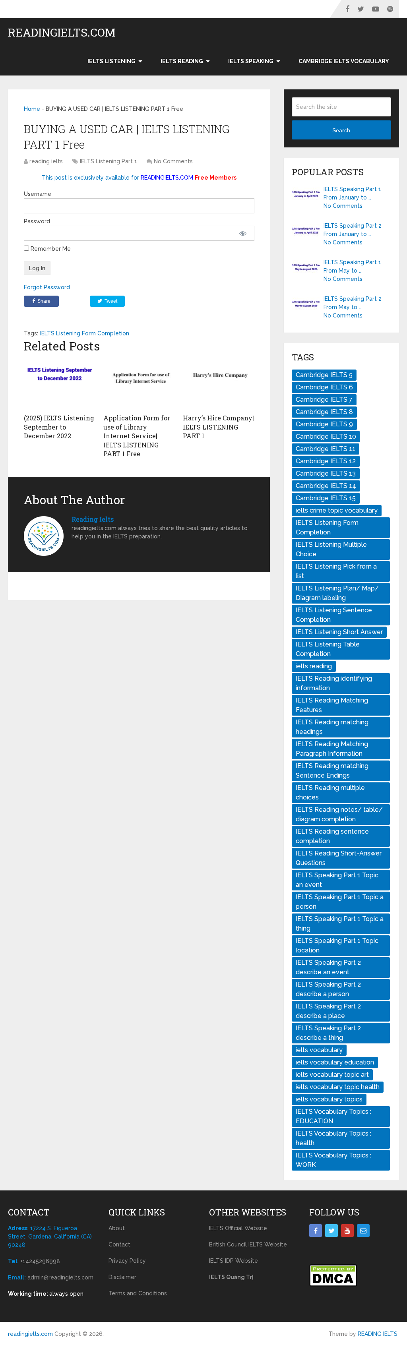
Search (341, 130)
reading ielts (46, 161)
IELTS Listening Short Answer (339, 632)
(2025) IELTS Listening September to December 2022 (59, 427)
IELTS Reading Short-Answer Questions (339, 858)
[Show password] (243, 233)
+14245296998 (40, 1261)
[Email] (363, 1230)
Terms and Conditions (138, 1293)
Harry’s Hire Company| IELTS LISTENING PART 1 (218, 427)
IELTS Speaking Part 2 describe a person (328, 989)
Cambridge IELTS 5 (324, 375)
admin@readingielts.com (60, 1277)
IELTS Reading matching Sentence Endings (332, 770)
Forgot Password (47, 287)
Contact (119, 1244)
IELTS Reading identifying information (334, 683)
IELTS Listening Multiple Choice (331, 549)
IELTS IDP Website (233, 1261)
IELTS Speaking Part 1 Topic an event (337, 879)
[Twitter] (331, 1230)
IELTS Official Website (238, 1228)
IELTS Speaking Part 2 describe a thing (328, 1032)
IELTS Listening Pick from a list (336, 571)
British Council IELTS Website (248, 1244)
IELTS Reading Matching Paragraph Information (332, 748)
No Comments (173, 161)
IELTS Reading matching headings (332, 726)
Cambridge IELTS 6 (324, 387)
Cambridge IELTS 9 (324, 424)
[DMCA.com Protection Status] (333, 1284)
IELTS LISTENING (111, 61)
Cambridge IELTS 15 (326, 498)
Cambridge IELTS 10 (326, 436)
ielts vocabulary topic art (332, 1074)
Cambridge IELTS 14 (326, 486)
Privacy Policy (127, 1261)
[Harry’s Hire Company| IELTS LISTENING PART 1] (218, 384)
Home (32, 109)
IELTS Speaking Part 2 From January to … (353, 230)
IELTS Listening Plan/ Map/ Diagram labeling (337, 593)
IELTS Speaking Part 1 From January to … (352, 193)
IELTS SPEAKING (250, 61)
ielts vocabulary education (335, 1062)
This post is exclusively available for (139, 177)
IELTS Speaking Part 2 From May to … (353, 303)
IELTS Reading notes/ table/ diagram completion (339, 814)
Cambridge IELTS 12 (326, 461)
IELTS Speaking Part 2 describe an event (328, 967)
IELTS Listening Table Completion (328, 649)
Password (37, 221)
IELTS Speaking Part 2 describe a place (328, 1011)
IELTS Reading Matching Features (332, 705)
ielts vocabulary (319, 1050)
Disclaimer (122, 1277)
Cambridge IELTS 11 (325, 449)
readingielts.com (61, 32)
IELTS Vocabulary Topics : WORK (333, 1160)
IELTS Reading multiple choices (330, 792)
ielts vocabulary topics (329, 1099)
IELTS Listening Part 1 (108, 161)
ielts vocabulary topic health (338, 1087)
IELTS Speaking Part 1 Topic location (337, 945)
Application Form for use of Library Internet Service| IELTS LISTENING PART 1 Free (136, 436)
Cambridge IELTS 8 (324, 412)
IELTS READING (182, 61)
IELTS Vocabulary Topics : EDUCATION (333, 1116)
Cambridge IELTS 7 (324, 399)
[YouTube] (347, 1230)
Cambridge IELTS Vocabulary (343, 61)
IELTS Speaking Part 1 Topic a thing (340, 923)
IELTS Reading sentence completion (332, 836)
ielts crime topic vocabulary (337, 510)
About (117, 1228)
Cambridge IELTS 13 (326, 473)
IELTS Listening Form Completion (84, 333)
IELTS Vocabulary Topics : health (333, 1138)
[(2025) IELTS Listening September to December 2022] (59, 384)
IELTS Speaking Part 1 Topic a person (340, 901)
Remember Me (50, 249)
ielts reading (314, 666)
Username (37, 194)
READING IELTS (377, 1334)
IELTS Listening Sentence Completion (334, 614)
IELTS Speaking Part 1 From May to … (352, 266)
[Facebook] (315, 1230)
